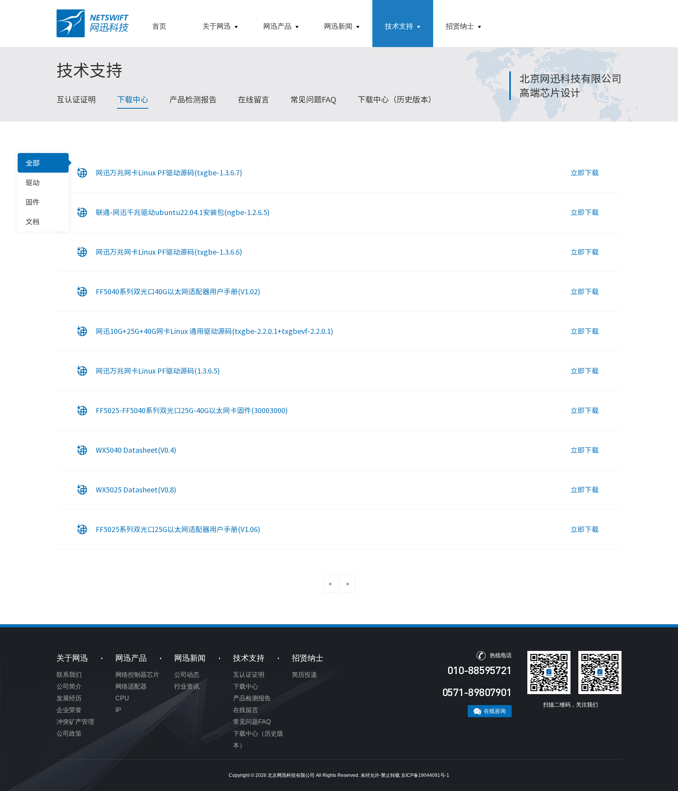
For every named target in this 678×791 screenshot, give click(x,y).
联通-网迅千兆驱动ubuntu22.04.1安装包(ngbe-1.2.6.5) (183, 212)
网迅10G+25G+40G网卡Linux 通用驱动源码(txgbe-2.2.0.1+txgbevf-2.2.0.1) (214, 331)
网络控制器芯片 (137, 674)
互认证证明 (76, 99)
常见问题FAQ (313, 99)
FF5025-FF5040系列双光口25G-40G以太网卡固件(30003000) (192, 410)
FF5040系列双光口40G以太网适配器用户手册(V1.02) (178, 291)
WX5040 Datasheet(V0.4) (136, 450)
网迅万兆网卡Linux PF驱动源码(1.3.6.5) (158, 370)
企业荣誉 (69, 710)
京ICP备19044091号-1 (425, 775)
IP (118, 710)
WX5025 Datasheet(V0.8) (136, 489)
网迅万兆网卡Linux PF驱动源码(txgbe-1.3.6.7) (169, 172)
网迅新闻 (338, 26)
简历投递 (304, 674)
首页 (159, 26)
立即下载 (584, 172)
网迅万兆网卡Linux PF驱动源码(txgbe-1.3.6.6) (169, 251)
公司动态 (186, 674)
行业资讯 (186, 686)
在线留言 (253, 99)
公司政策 (69, 733)
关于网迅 (216, 26)
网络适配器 (131, 686)
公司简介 (69, 686)
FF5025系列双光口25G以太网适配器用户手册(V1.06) (178, 529)
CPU (122, 698)
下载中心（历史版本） (396, 99)
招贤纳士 (460, 26)
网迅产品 (277, 26)
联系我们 (69, 674)
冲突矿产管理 (75, 721)
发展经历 (69, 698)
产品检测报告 (193, 99)
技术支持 (399, 26)
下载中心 (132, 99)
